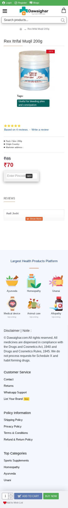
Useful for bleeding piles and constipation (32, 103)
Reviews (9, 198)
